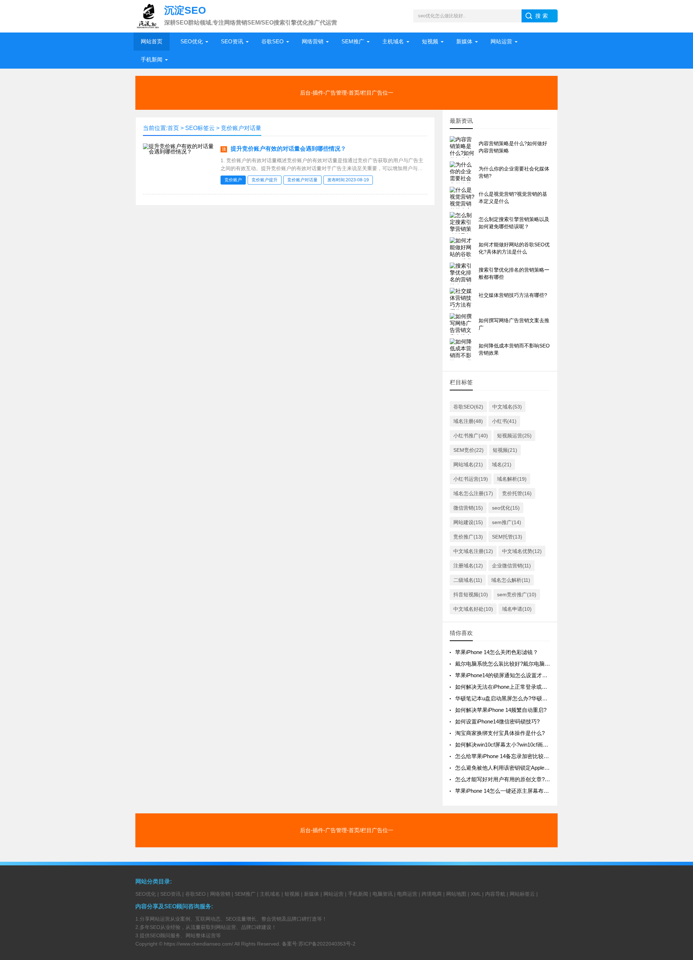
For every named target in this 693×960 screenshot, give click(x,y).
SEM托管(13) (507, 537)
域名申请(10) (517, 609)
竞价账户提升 (265, 179)
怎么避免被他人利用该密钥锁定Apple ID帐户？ (511, 768)
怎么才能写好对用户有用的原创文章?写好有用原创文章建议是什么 (535, 779)
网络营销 (312, 41)
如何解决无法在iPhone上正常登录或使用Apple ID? (515, 687)
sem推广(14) (506, 522)
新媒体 (464, 41)
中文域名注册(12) (473, 551)
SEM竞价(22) (468, 450)
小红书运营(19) (470, 479)
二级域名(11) (467, 580)
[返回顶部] (678, 856)
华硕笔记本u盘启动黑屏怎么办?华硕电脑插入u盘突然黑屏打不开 (532, 698)
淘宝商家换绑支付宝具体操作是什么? (500, 733)
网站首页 (151, 41)
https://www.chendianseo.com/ (198, 944)
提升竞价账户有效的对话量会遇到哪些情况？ (288, 149)
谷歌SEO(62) (468, 407)
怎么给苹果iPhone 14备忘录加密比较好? (503, 756)
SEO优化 (191, 41)
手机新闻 (151, 59)
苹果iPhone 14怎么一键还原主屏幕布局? (503, 791)
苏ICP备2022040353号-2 (327, 944)
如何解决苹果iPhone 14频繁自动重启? (500, 710)
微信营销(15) (468, 508)
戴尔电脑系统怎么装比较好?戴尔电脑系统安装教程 (516, 664)
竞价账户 (233, 179)
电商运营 (407, 894)
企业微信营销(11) (511, 565)
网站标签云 (522, 894)
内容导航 (495, 894)
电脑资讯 (382, 894)
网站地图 (456, 894)
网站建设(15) (468, 522)
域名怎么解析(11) (510, 580)
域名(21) (501, 464)
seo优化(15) (506, 508)
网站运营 (501, 41)
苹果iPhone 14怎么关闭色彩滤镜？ (496, 652)
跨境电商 (432, 894)
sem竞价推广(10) (516, 594)
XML (476, 894)
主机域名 (393, 41)
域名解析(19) (512, 479)
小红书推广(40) (470, 435)
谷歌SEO (272, 41)
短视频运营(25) (514, 435)
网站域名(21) (468, 464)
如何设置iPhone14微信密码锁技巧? (497, 721)
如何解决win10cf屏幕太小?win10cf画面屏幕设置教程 (518, 744)
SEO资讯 (232, 41)
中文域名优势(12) (522, 551)
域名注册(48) (468, 421)
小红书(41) (504, 421)
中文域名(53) (507, 407)
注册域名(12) (468, 565)
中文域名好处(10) (473, 609)
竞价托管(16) (517, 493)
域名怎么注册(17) (473, 493)
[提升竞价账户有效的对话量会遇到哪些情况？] (179, 151)
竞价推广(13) (468, 537)
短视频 (430, 41)
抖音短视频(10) (470, 594)
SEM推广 (352, 41)
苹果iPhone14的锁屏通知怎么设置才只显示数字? (513, 675)
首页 (173, 128)
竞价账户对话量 (241, 128)
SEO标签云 (200, 128)
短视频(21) (505, 450)
